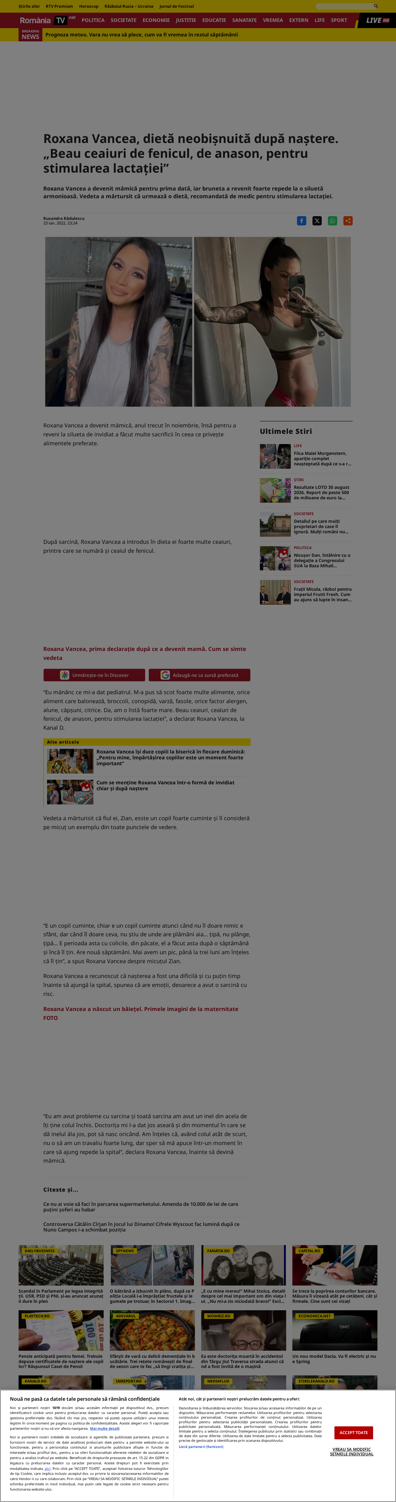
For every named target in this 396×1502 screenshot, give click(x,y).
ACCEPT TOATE (354, 1432)
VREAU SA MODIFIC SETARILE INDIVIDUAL (351, 1451)
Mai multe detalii (104, 1428)
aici (47, 1468)
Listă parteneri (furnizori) (201, 1446)
